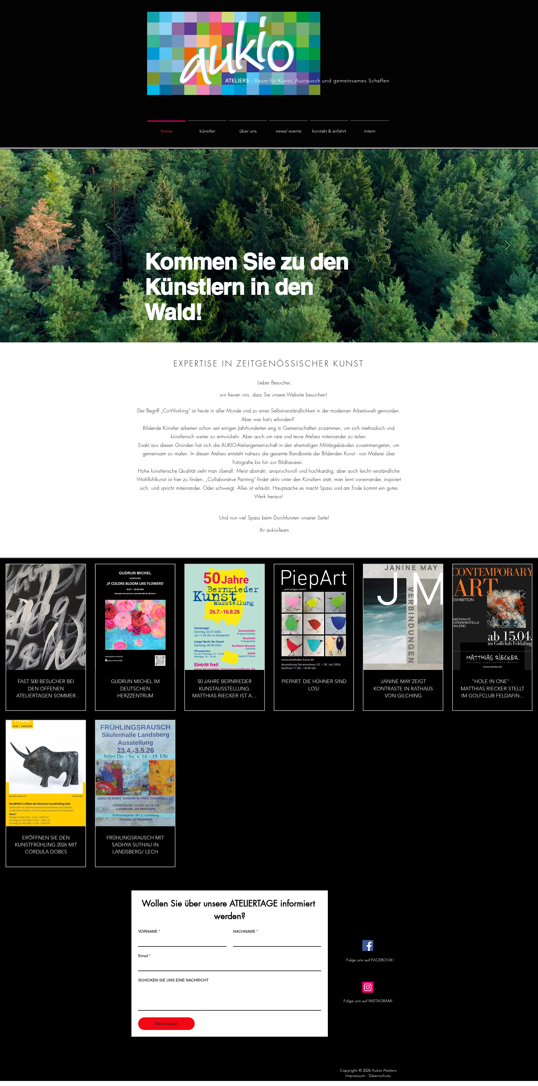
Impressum (355, 1075)
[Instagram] (367, 987)
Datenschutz (380, 1075)
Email (144, 955)
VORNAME (149, 931)
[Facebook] (367, 945)
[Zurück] (30, 245)
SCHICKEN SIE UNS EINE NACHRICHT (173, 980)
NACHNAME (245, 931)
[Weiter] (507, 245)
